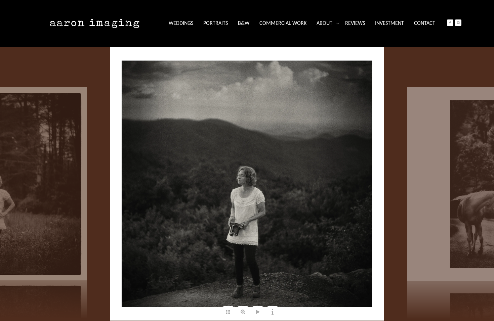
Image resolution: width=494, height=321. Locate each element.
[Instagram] (458, 22)
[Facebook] (450, 22)
